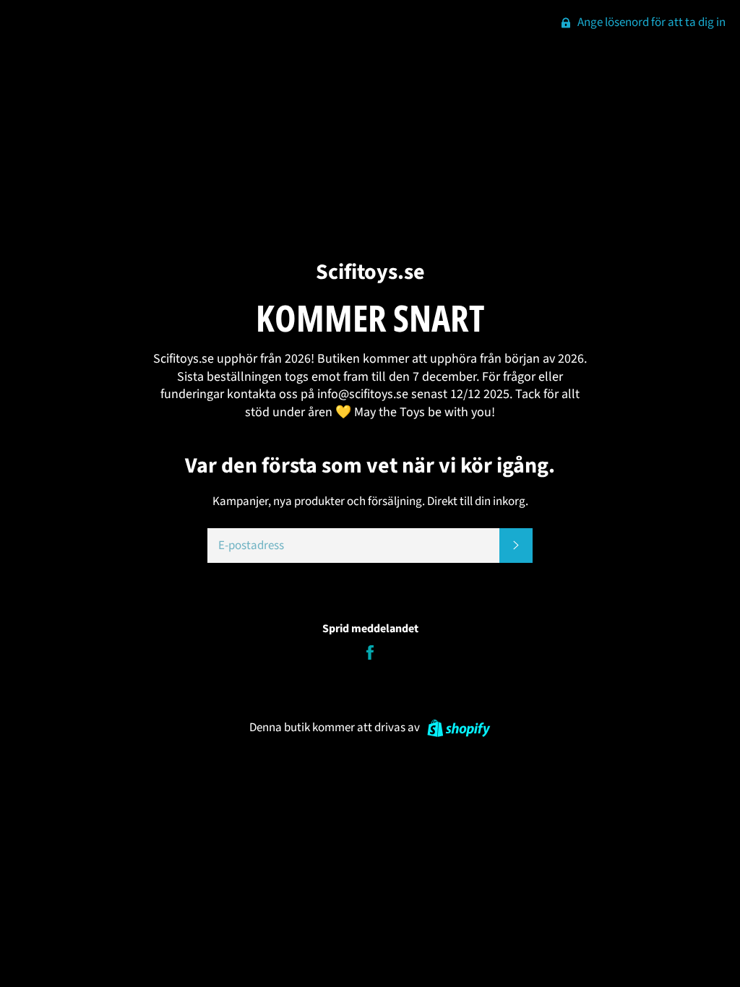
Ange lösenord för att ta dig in (650, 22)
